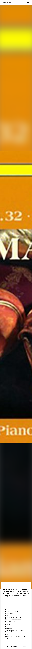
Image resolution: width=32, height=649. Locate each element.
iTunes (24, 646)
